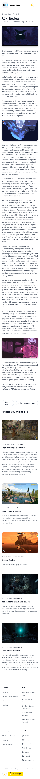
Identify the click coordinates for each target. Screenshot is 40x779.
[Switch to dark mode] (32, 5)
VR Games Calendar (9, 736)
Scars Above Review (11, 650)
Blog (9, 14)
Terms (29, 769)
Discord (27, 756)
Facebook (28, 744)
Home (4, 14)
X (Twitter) (28, 748)
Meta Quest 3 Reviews (10, 697)
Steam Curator (29, 760)
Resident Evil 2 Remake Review (16, 602)
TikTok (27, 736)
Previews (5, 705)
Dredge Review (8, 560)
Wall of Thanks (7, 744)
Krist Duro (20, 444)
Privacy (34, 769)
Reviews (5, 693)
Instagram (28, 740)
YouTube (27, 752)
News (4, 701)
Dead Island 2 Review (11, 511)
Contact (5, 740)
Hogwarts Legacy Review (13, 447)
